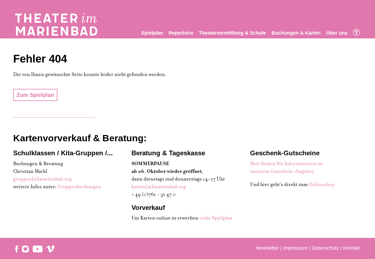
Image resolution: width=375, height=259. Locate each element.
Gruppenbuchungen (79, 187)
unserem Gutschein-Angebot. (282, 171)
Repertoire (181, 33)
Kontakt (351, 248)
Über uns (337, 33)
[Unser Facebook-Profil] (16, 248)
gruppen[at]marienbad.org (42, 179)
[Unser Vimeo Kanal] (50, 248)
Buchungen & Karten (296, 33)
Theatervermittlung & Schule (232, 33)
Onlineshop (321, 184)
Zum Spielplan (35, 95)
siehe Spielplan (215, 218)
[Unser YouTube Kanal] (38, 248)
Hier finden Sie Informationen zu (286, 164)
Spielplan (152, 33)
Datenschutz (325, 248)
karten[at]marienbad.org (158, 187)
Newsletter (267, 248)
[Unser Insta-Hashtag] (25, 248)
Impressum (295, 248)
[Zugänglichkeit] (356, 33)
